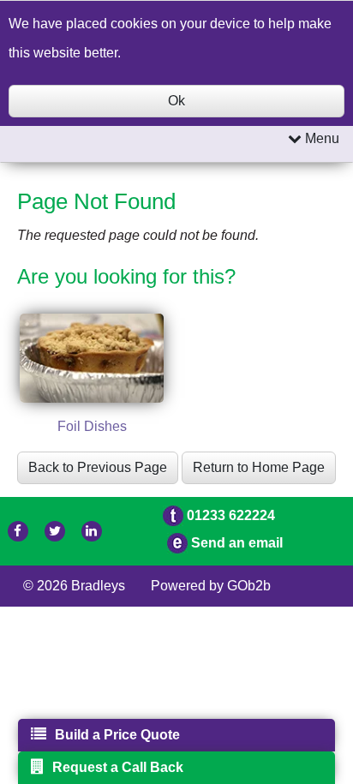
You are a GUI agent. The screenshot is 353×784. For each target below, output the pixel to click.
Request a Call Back (117, 767)
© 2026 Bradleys (74, 585)
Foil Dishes (92, 426)
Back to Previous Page (97, 467)
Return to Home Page (259, 467)
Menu (320, 138)
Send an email (237, 543)
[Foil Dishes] (92, 358)
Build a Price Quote (117, 734)
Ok (176, 100)
